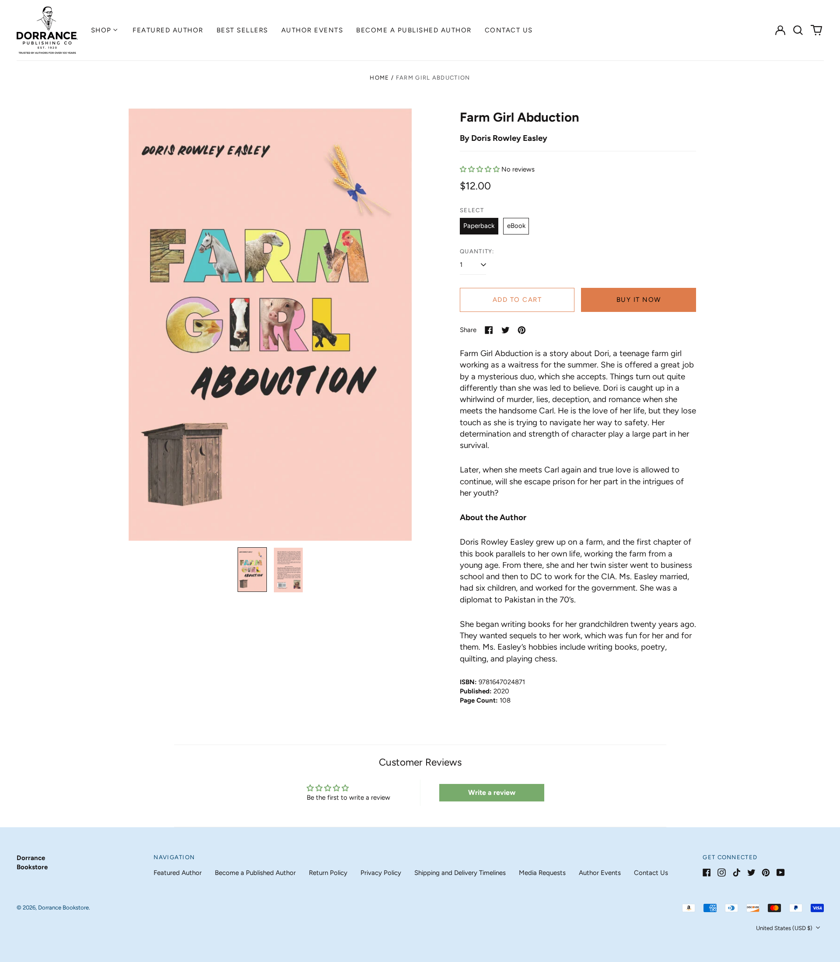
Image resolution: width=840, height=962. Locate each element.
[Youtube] (781, 872)
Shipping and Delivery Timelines (460, 873)
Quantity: (477, 251)
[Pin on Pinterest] (522, 330)
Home (379, 77)
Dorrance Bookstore (63, 907)
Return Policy (328, 873)
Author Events (312, 30)
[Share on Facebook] (489, 330)
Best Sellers (242, 30)
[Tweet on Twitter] (505, 330)
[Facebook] (707, 872)
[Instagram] (722, 872)
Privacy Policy (380, 873)
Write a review (491, 792)
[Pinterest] (766, 872)
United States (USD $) (785, 928)
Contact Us (509, 30)
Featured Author (168, 30)
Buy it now (638, 300)
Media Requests (542, 873)
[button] (798, 30)
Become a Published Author (414, 30)
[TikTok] (736, 872)
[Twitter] (751, 872)
